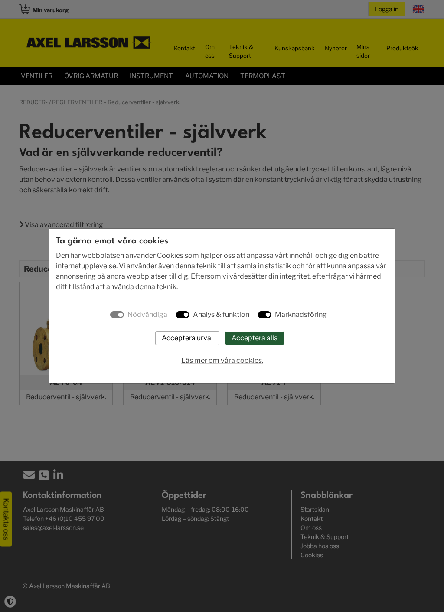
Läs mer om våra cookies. (222, 360)
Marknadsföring (301, 314)
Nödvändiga (147, 314)
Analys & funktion (221, 314)
